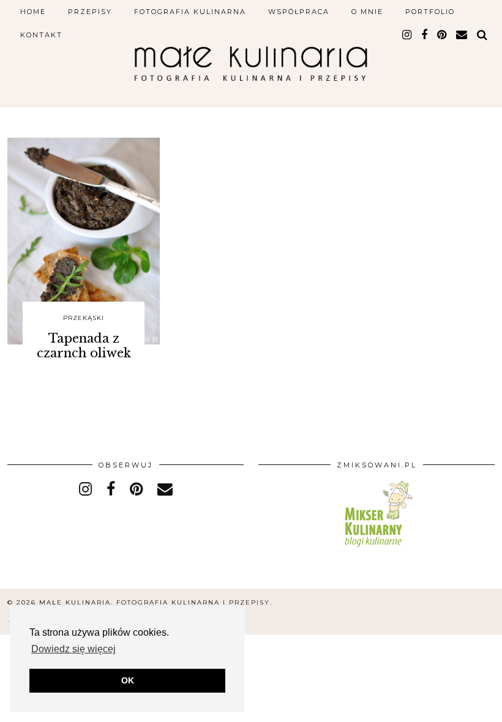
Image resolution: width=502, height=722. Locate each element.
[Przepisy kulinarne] (377, 549)
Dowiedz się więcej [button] (73, 649)
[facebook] (425, 35)
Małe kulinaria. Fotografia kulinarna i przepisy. (155, 602)
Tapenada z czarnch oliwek (84, 345)
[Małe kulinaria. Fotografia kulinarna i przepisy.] (251, 58)
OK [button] (127, 680)
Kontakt (41, 35)
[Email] (462, 35)
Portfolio (430, 11)
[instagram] (407, 35)
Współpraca (298, 11)
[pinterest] (442, 35)
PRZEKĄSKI (83, 318)
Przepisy (90, 11)
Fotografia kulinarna (190, 11)
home (33, 11)
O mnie (367, 11)
